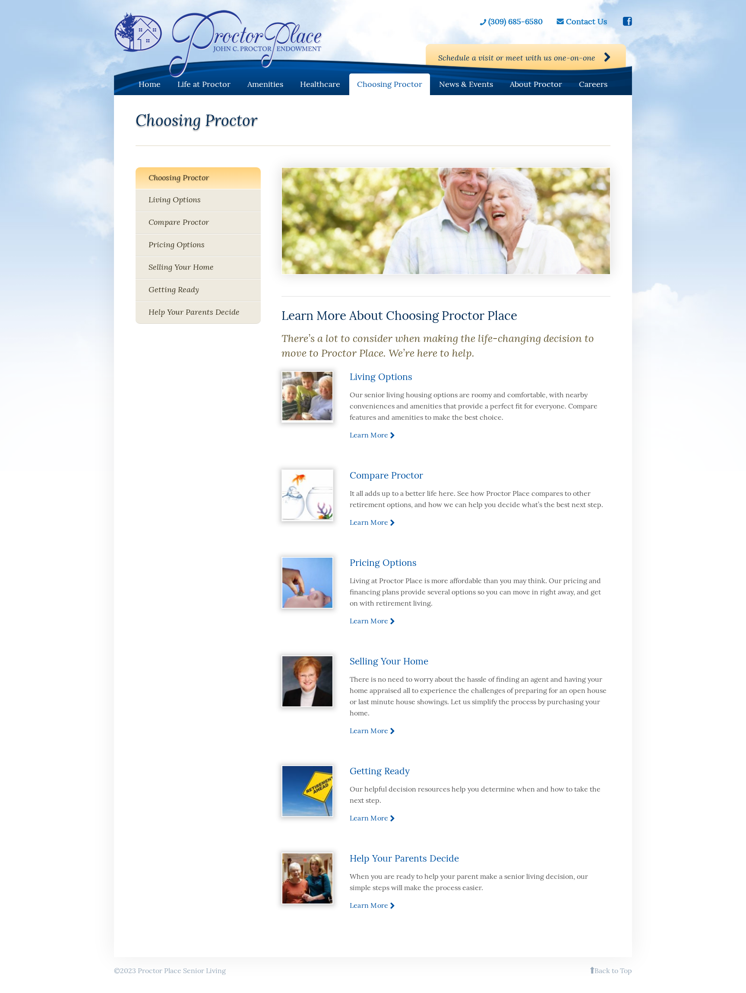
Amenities (265, 84)
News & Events (466, 84)
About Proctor (536, 84)
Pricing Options (177, 244)
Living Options (175, 199)
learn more (369, 435)
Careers (593, 84)
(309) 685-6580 (515, 21)
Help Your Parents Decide (194, 312)
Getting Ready (174, 289)
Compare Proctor (179, 222)
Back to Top (613, 970)
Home (150, 84)
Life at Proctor (204, 84)
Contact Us (586, 21)
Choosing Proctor (389, 84)
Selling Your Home (181, 267)
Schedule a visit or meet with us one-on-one (516, 57)
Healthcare (320, 84)
